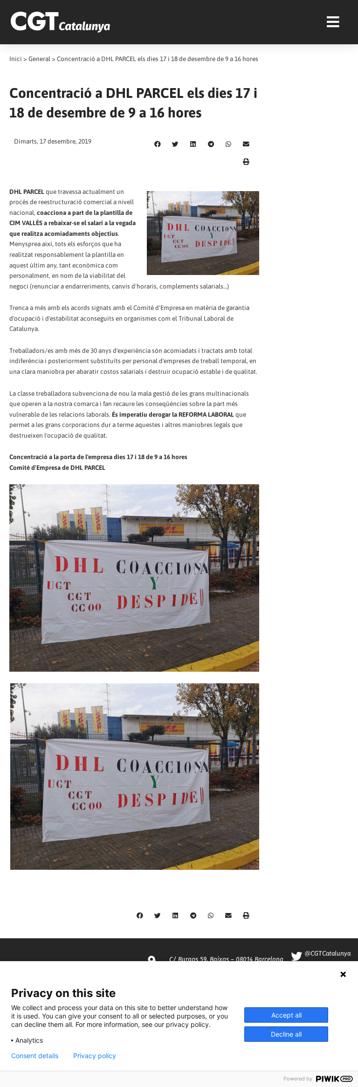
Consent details (34, 1055)
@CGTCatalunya (327, 953)
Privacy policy (94, 1055)
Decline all (286, 1034)
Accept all (286, 1015)
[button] (157, 144)
